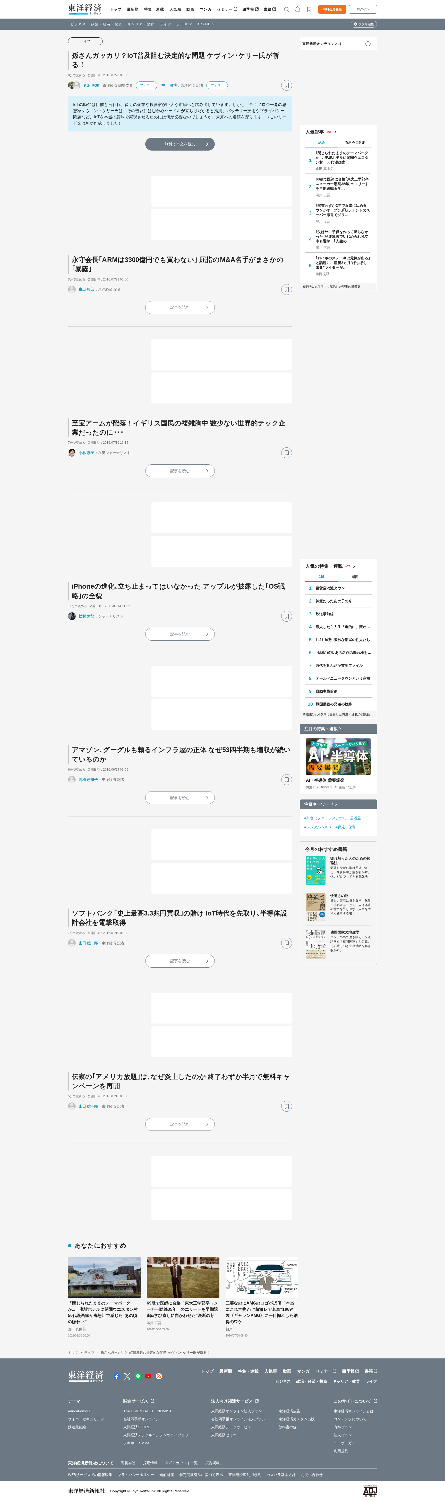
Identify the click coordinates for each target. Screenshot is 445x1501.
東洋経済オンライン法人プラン (236, 1411)
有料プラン (343, 1427)
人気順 (175, 9)
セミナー (225, 9)
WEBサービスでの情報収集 (90, 1475)
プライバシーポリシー (136, 1475)
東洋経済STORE (136, 1427)
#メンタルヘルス (318, 827)
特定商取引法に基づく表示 (201, 1475)
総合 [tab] (321, 142)
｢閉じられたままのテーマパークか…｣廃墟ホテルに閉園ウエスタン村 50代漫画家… (342, 157)
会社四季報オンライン (141, 1419)
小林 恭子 (87, 453)
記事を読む (180, 307)
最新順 (133, 9)
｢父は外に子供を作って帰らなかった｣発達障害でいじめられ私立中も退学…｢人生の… (342, 236)
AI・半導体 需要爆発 (325, 780)
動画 (190, 9)
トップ (116, 9)
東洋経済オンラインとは (322, 44)
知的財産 (166, 1475)
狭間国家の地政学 (345, 932)
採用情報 (150, 1463)
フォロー (146, 85)
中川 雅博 (169, 85)
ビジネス (78, 24)
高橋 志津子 (88, 780)
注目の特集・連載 (321, 729)
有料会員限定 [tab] (355, 143)
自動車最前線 (327, 691)
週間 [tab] (355, 577)
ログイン (363, 9)
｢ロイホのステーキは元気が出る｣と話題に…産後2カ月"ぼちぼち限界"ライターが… (343, 262)
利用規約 (341, 1451)
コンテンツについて (350, 1419)
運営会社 (128, 1463)
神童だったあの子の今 (334, 601)
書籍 (268, 9)
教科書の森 (288, 1427)
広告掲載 (212, 1463)
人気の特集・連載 (324, 566)
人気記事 (314, 132)
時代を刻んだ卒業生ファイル (339, 665)
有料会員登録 (332, 9)
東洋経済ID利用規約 (244, 1475)
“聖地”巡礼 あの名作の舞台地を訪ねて (344, 652)
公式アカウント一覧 (181, 1463)
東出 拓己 (87, 289)
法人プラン (343, 1435)
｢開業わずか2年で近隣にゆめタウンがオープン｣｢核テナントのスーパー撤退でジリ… (343, 210)
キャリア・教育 (141, 24)
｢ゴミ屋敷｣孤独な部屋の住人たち (343, 640)
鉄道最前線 (325, 614)
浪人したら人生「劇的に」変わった (344, 627)
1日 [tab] (321, 577)
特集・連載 (154, 9)
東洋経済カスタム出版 (297, 1419)
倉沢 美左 (91, 85)
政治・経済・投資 (106, 24)
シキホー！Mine (136, 1443)
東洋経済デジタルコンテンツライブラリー (157, 1435)
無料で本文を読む (180, 144)
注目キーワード (318, 804)
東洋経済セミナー (225, 1435)
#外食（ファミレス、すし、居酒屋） (334, 818)
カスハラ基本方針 (281, 1475)
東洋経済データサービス (231, 1427)
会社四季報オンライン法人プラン (238, 1419)
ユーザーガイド (346, 1443)
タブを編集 (366, 24)
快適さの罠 (339, 896)
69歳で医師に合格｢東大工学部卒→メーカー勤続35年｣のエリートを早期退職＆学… (342, 184)
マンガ (206, 9)
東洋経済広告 (290, 1411)
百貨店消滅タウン (330, 588)
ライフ (166, 24)
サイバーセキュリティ (86, 1419)
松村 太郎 (87, 616)
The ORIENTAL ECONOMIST (147, 1411)
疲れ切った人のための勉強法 (350, 860)
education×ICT (80, 1411)
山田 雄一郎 (88, 943)
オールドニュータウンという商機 (343, 678)
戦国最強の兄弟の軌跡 (334, 704)
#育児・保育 (346, 827)
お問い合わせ (312, 1475)
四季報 (248, 9)
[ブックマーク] (286, 85)
